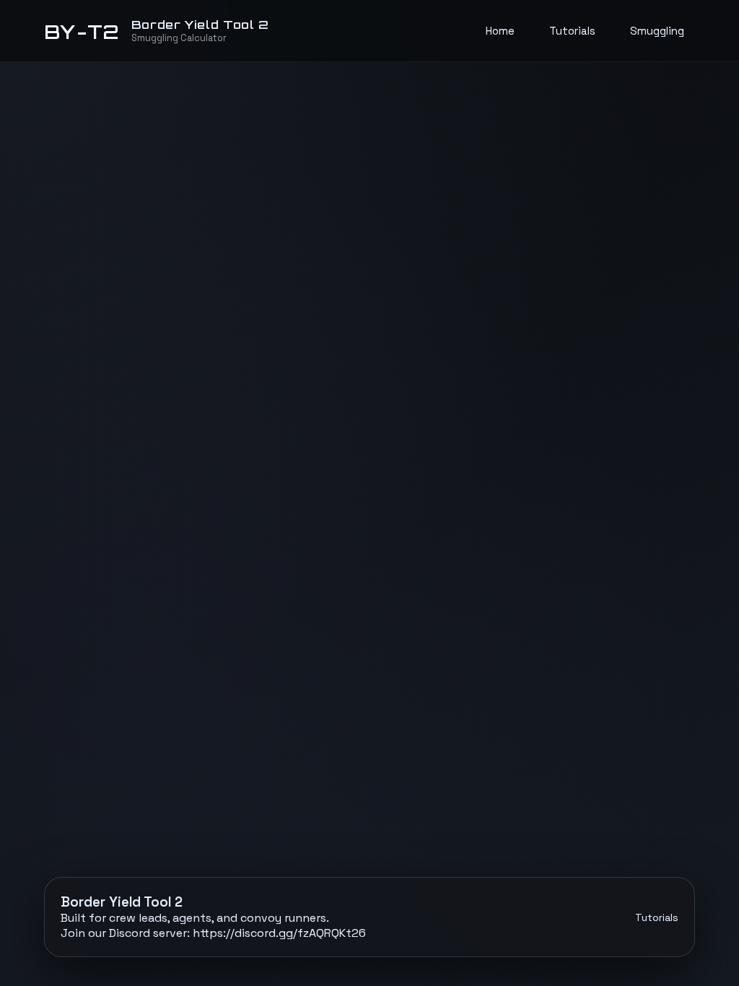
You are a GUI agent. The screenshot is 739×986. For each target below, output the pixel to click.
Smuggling (657, 31)
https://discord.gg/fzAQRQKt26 (279, 933)
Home (500, 31)
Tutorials (572, 31)
